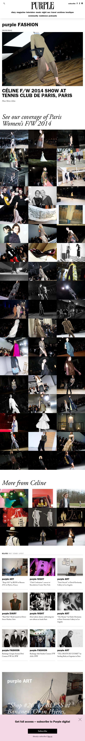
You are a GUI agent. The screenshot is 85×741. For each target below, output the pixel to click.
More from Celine (24, 483)
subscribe (72, 3)
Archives (61, 12)
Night (44, 12)
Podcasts (53, 15)
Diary (13, 12)
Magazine (21, 12)
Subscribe (42, 731)
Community (33, 15)
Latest (21, 553)
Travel (53, 12)
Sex (48, 12)
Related (5, 553)
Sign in (49, 736)
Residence (43, 15)
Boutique (70, 12)
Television (30, 12)
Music (38, 12)
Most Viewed (13, 553)
